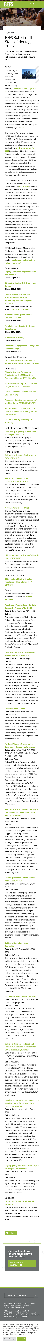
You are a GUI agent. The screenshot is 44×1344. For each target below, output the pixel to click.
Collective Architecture (15, 708)
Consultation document (20, 309)
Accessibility (27, 1305)
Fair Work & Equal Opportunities (14, 1307)
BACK (13, 1233)
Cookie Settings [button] (9, 1339)
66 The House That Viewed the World (21, 996)
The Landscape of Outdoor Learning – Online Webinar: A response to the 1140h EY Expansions (21, 812)
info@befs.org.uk (30, 1313)
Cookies (18, 1305)
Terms (6, 1305)
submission (24, 186)
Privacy (12, 1305)
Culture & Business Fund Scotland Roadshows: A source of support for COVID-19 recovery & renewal (20, 1047)
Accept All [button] (22, 1339)
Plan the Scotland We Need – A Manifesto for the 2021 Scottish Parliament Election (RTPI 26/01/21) (20, 375)
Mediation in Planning (14, 337)
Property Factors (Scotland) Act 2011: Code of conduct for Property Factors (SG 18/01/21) (21, 411)
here (22, 127)
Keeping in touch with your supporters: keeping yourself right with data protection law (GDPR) (22, 1103)
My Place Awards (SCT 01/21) (17, 508)
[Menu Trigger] (40, 4)
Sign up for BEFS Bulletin (16, 1263)
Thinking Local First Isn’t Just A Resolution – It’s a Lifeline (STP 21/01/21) (18, 582)
